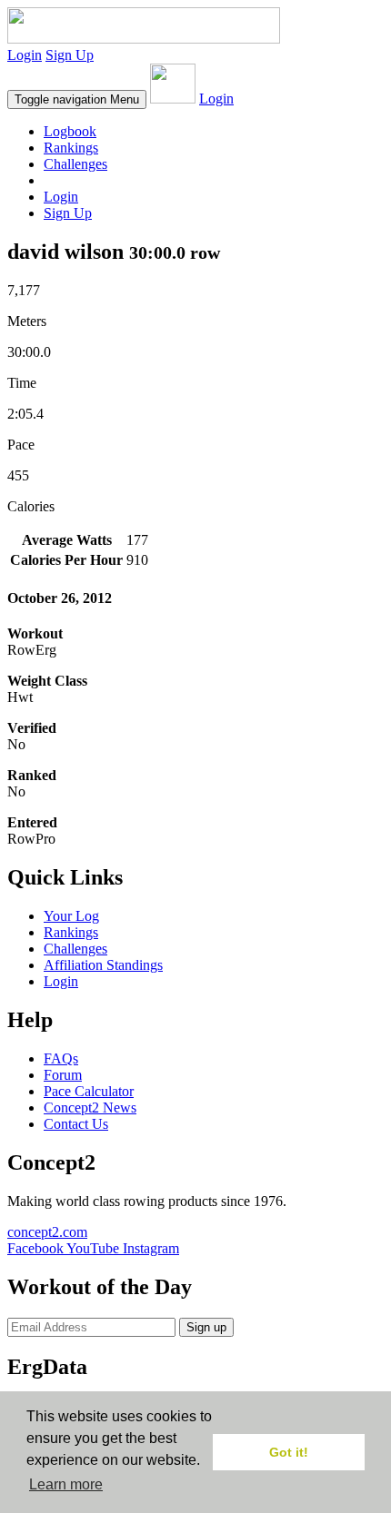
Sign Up (69, 55)
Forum (63, 1075)
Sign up (206, 1327)
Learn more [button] (66, 1484)
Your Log (71, 916)
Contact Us (76, 1124)
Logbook (70, 131)
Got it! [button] (288, 1452)
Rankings (71, 147)
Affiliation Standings (103, 965)
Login (24, 55)
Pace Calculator (89, 1091)
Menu (77, 99)
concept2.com (47, 1232)
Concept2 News (90, 1107)
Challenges (75, 164)
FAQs (61, 1058)
